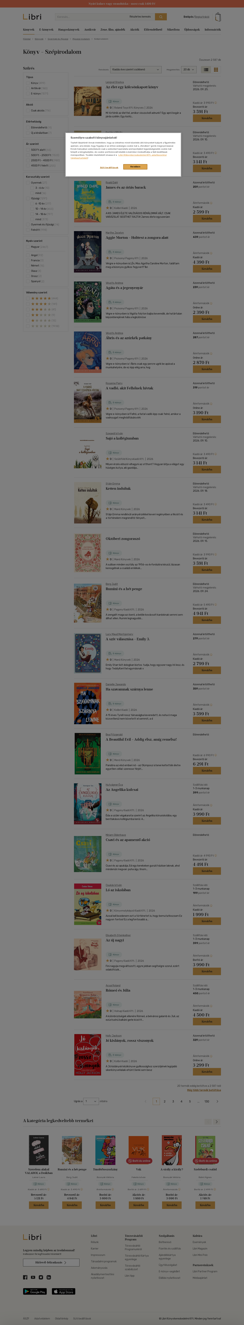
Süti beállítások (109, 167)
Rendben (135, 166)
